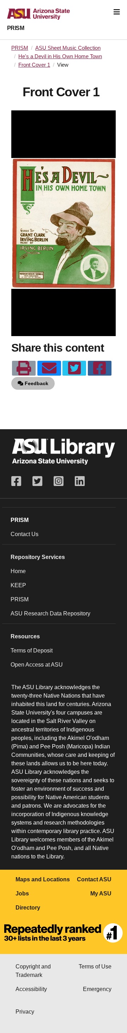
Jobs (22, 894)
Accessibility (31, 989)
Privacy (25, 1012)
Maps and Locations (43, 879)
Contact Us (24, 534)
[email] (49, 368)
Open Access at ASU (37, 665)
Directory (28, 908)
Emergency (97, 989)
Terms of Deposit (32, 651)
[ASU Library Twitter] (37, 481)
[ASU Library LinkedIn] (79, 481)
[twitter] (74, 368)
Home (18, 571)
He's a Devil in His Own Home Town (60, 56)
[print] (24, 368)
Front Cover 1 (34, 65)
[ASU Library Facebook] (19, 481)
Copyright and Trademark (33, 971)
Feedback (35, 383)
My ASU (100, 894)
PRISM (15, 28)
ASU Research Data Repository (50, 613)
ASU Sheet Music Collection (68, 48)
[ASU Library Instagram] (58, 481)
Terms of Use (95, 967)
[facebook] (99, 368)
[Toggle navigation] (117, 12)
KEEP (18, 585)
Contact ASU (94, 879)
